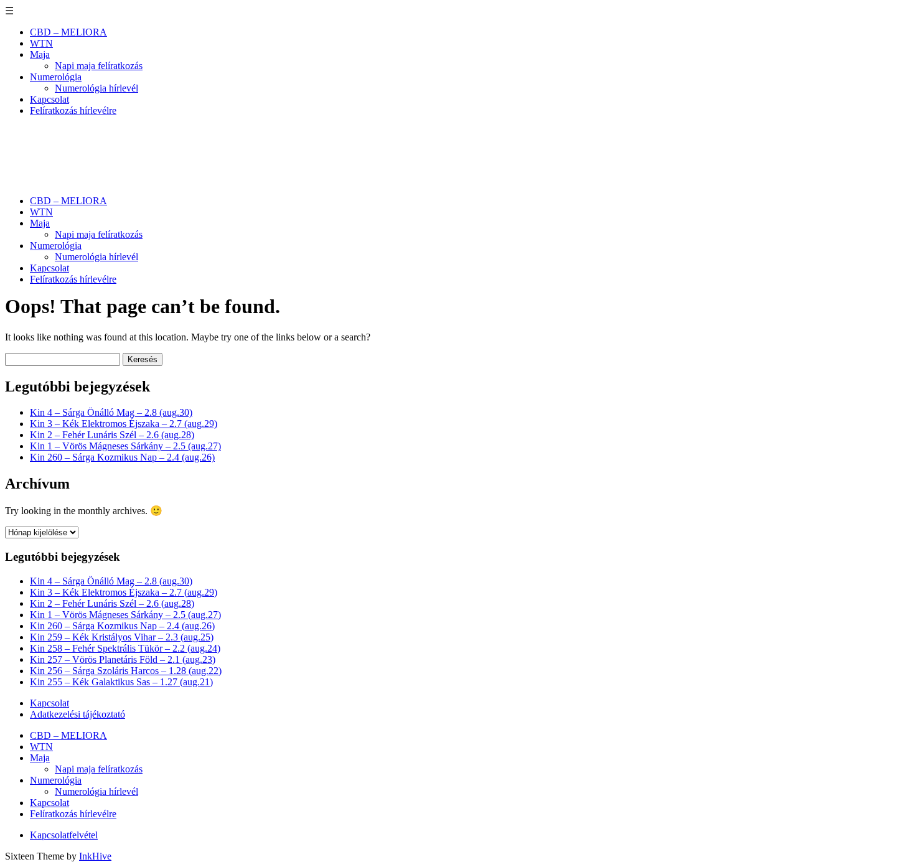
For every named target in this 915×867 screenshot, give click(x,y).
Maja (40, 54)
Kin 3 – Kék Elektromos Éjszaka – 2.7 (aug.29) (123, 423)
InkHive (95, 856)
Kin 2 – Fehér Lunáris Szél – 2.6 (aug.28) (112, 434)
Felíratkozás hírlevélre (73, 110)
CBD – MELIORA (68, 32)
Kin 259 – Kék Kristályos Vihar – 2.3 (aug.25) (122, 637)
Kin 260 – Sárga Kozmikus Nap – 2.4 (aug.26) (122, 457)
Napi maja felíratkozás (99, 65)
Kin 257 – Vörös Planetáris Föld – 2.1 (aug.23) (122, 659)
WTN (41, 43)
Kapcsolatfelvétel (64, 835)
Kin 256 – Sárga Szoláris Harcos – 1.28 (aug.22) (126, 670)
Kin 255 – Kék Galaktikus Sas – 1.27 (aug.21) (121, 682)
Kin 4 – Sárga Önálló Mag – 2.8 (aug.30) (111, 412)
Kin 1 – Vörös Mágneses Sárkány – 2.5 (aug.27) (125, 446)
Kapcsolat (49, 99)
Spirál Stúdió (61, 140)
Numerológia (56, 77)
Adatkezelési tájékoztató (77, 714)
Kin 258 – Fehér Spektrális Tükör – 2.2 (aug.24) (125, 648)
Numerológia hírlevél (96, 88)
